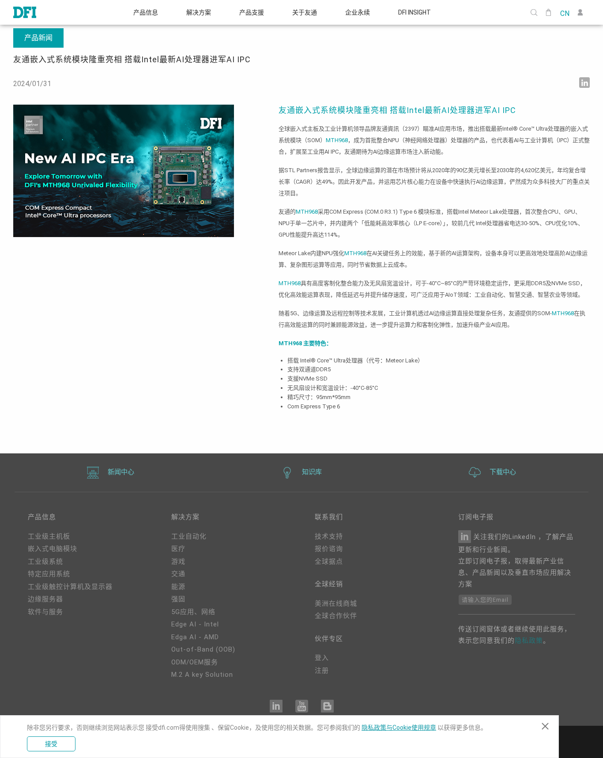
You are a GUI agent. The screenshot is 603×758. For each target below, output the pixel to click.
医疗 (178, 549)
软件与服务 (45, 612)
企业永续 (357, 12)
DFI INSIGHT (414, 12)
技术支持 (329, 536)
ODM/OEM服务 (194, 662)
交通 (178, 574)
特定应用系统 (49, 574)
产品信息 (145, 12)
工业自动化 (189, 536)
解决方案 (198, 12)
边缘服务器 (45, 599)
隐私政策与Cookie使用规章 (399, 727)
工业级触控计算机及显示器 (70, 587)
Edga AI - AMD (195, 637)
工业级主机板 (49, 536)
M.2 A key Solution (202, 675)
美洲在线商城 (336, 603)
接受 (51, 743)
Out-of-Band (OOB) (203, 649)
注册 (322, 671)
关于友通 (304, 12)
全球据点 (329, 562)
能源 (178, 587)
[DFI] (24, 12)
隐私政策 (529, 641)
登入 (322, 658)
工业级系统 (45, 562)
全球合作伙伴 (336, 616)
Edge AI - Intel (195, 624)
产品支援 (251, 12)
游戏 (178, 562)
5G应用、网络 (193, 612)
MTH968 (337, 140)
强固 (178, 599)
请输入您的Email (485, 599)
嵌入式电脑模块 (52, 549)
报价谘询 (329, 549)
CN (564, 13)
